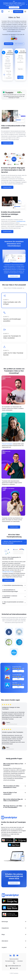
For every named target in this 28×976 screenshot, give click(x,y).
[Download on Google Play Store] (10, 901)
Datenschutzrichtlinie (14, 959)
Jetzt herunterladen (18, 671)
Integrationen (5, 928)
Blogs (3, 934)
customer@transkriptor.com (14, 965)
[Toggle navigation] (25, 12)
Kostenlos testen (8, 43)
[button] (10, 12)
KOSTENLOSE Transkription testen (20, 77)
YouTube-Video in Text (7, 571)
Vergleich (4, 947)
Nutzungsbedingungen (10, 961)
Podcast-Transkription (7, 443)
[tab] (14, 542)
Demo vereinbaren (19, 43)
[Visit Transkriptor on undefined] (10, 955)
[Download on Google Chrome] (10, 914)
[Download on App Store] (10, 907)
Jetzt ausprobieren (14, 7)
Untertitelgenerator (20, 221)
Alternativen (5, 941)
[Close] (26, 4)
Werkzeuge (5, 921)
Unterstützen (20, 961)
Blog (14, 963)
